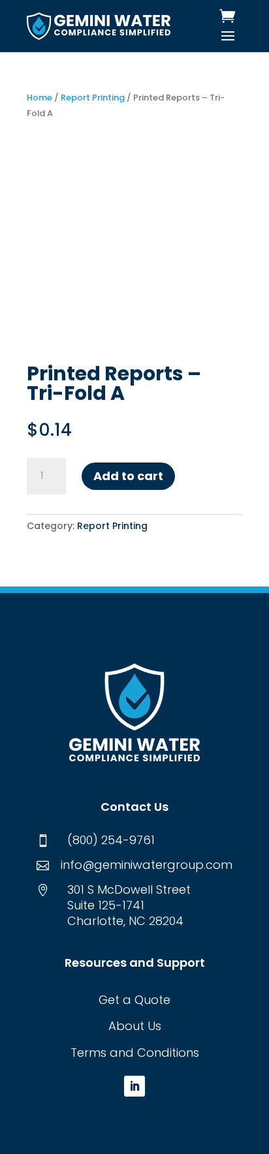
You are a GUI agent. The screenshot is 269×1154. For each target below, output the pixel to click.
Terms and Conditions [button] (135, 1052)
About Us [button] (134, 1026)
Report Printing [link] (93, 97)
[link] (98, 26)
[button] (227, 35)
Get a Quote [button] (134, 1000)
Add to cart (128, 476)
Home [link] (39, 97)
